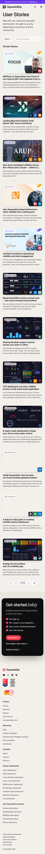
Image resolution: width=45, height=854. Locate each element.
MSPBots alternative (11, 815)
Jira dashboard (9, 799)
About (5, 753)
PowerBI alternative (10, 819)
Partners (6, 761)
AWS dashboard (9, 774)
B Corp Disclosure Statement (12, 834)
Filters (7, 39)
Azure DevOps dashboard (13, 777)
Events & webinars (10, 733)
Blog (4, 730)
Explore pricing (12, 649)
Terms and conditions (10, 839)
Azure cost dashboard (11, 781)
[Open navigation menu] (41, 7)
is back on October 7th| (22, 2)
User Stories (8, 716)
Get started (12, 638)
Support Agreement (9, 837)
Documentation (9, 740)
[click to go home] (12, 7)
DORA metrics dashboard (13, 784)
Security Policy (7, 842)
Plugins (6, 713)
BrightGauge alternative (12, 812)
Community (7, 744)
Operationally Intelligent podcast (15, 737)
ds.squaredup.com (10, 720)
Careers (6, 757)
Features (6, 709)
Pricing (5, 706)
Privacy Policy (7, 845)
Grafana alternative (10, 808)
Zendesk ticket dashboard (13, 791)
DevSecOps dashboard (12, 788)
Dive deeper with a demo (16, 644)
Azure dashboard (9, 770)
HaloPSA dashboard (11, 795)
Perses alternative (10, 822)
